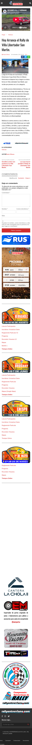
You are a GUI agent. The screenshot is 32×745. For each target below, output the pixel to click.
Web (3, 215)
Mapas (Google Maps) (9, 391)
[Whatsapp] (28, 57)
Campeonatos (16, 740)
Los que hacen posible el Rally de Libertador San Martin (24, 164)
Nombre (5, 209)
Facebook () (21, 178)
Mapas (4, 342)
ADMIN (10, 733)
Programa (5, 336)
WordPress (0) (13, 178)
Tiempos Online (7, 349)
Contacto (2, 744)
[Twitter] (25, 57)
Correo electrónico (22, 209)
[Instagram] (5, 716)
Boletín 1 (4, 345)
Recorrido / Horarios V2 (9, 339)
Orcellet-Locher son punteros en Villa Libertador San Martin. (8, 164)
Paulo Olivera (6, 54)
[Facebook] (22, 57)
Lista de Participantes (8, 326)
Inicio (1, 740)
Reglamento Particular (9, 381)
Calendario (8, 740)
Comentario (6, 192)
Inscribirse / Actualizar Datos (11, 329)
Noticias (4, 149)
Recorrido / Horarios (8, 388)
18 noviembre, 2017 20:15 (17, 54)
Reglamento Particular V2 (10, 333)
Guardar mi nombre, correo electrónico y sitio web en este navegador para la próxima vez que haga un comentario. (16, 224)
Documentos (26, 740)
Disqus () (27, 178)
